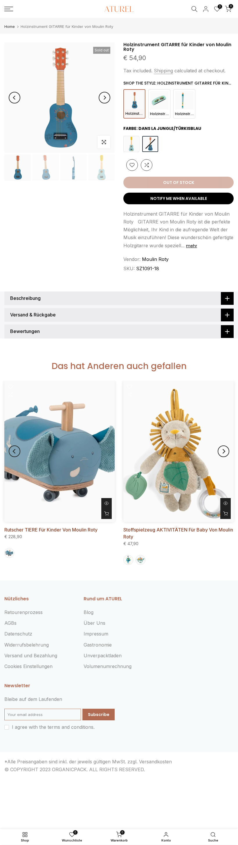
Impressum (96, 634)
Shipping (163, 71)
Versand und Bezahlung (30, 655)
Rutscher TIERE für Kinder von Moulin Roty (51, 529)
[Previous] (14, 97)
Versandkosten (155, 762)
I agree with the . (53, 727)
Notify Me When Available (178, 198)
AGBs (10, 623)
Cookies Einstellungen (28, 666)
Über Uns (94, 623)
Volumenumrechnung (107, 666)
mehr (191, 245)
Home (9, 26)
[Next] (104, 97)
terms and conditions (70, 727)
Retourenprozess (23, 612)
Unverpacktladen (103, 655)
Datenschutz (18, 634)
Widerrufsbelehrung (26, 645)
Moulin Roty (155, 259)
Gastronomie (98, 645)
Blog (88, 612)
